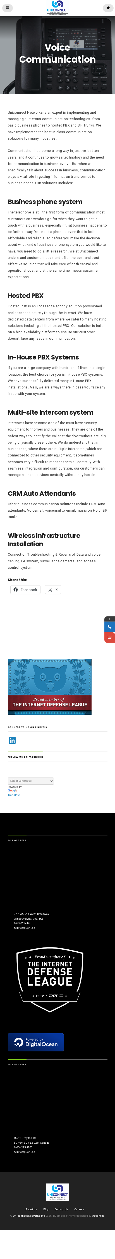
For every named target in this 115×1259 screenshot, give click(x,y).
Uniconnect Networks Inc (29, 1215)
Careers (80, 1209)
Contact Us (62, 1209)
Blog (46, 1209)
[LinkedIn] (12, 740)
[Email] (109, 637)
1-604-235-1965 (23, 923)
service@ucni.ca (24, 927)
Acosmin (98, 1215)
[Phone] (109, 626)
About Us (31, 1209)
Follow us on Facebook (25, 757)
